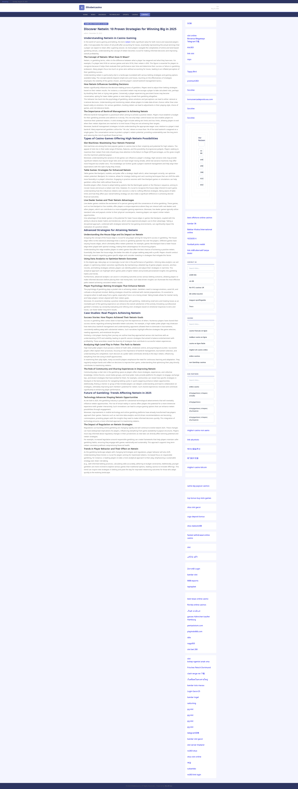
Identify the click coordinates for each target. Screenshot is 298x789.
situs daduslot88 (194, 526)
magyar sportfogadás (197, 300)
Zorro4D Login (193, 568)
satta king (191, 703)
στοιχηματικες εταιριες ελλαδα (198, 394)
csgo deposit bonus (196, 516)
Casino (135, 15)
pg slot (190, 709)
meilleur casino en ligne (198, 337)
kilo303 (190, 47)
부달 (189, 762)
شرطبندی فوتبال (193, 610)
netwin (128, 42)
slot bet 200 (192, 649)
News (93, 15)
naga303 (191, 643)
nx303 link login (194, 774)
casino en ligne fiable (197, 343)
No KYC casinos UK (196, 287)
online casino (194, 387)
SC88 (189, 23)
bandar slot (192, 574)
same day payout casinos (198, 486)
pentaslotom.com (195, 625)
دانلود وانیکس (192, 556)
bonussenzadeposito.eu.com (200, 99)
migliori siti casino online (198, 350)
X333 (201, 179)
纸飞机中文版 (192, 458)
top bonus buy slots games (199, 498)
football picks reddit (196, 244)
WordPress (168, 786)
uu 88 (201, 152)
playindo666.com (194, 631)
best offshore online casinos (199, 217)
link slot (190, 53)
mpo (189, 59)
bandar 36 (191, 223)
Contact (145, 15)
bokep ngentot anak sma (198, 661)
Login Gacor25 (193, 691)
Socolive (191, 90)
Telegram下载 (193, 41)
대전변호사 (192, 238)
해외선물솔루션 (193, 449)
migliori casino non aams (198, 430)
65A (201, 185)
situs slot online (194, 756)
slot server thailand (195, 745)
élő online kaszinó (196, 294)
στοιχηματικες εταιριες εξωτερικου (198, 409)
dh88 (201, 166)
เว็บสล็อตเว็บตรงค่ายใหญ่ (197, 679)
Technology (114, 15)
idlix (189, 637)
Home (85, 15)
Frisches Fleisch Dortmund (199, 667)
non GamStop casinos (197, 362)
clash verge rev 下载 (196, 673)
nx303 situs (192, 750)
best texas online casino (197, 599)
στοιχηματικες (195, 402)
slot (189, 547)
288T (201, 172)
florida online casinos (196, 604)
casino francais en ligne (198, 331)
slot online (191, 35)
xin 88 (191, 281)
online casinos (194, 356)
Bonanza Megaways (196, 38)
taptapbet (191, 586)
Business (102, 15)
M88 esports (192, 580)
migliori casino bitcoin (197, 467)
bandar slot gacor (195, 739)
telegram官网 (193, 733)
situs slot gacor (194, 507)
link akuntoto (193, 439)
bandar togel (193, 697)
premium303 (193, 81)
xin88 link (192, 275)
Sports (126, 15)
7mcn (191, 306)
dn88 (201, 160)
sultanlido (191, 768)
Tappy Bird (192, 71)
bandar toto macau (195, 685)
